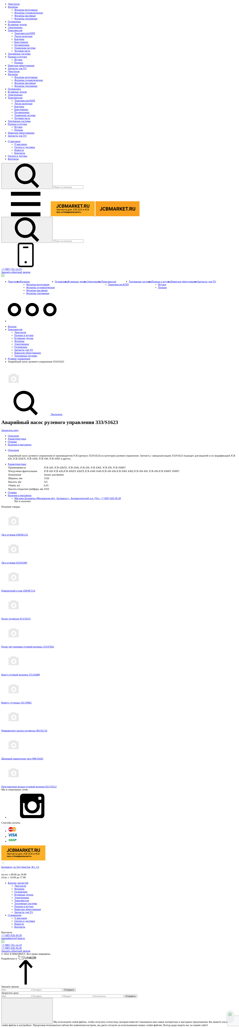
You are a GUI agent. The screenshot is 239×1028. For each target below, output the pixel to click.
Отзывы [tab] (12, 492)
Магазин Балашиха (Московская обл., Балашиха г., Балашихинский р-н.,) (54, 498)
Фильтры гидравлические (28, 12)
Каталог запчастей (18, 883)
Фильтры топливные (25, 18)
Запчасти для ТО (17, 68)
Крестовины (21, 42)
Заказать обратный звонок (15, 272)
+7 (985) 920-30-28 (11, 948)
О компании (14, 915)
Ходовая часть (22, 50)
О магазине (14, 141)
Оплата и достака (17, 156)
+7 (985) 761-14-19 (11, 269)
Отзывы (12, 441)
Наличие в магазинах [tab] (20, 495)
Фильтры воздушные (26, 9)
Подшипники (21, 45)
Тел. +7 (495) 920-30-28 (108, 498)
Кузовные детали (17, 24)
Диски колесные (23, 36)
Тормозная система (24, 48)
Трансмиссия (15, 30)
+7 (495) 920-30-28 (11, 935)
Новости (19, 150)
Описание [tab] (13, 450)
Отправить (69, 990)
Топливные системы (19, 53)
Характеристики (17, 438)
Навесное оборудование (21, 65)
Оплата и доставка (24, 147)
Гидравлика (14, 21)
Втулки (18, 59)
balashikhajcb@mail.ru (13, 938)
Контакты (19, 153)
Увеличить (56, 414)
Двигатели (14, 4)
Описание (13, 435)
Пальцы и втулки (17, 56)
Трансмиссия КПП (24, 33)
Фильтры (13, 7)
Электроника (15, 27)
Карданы (19, 39)
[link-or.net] (27, 958)
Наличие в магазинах (20, 444)
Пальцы (18, 62)
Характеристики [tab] (17, 464)
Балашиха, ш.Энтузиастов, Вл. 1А (20, 867)
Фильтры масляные (25, 15)
